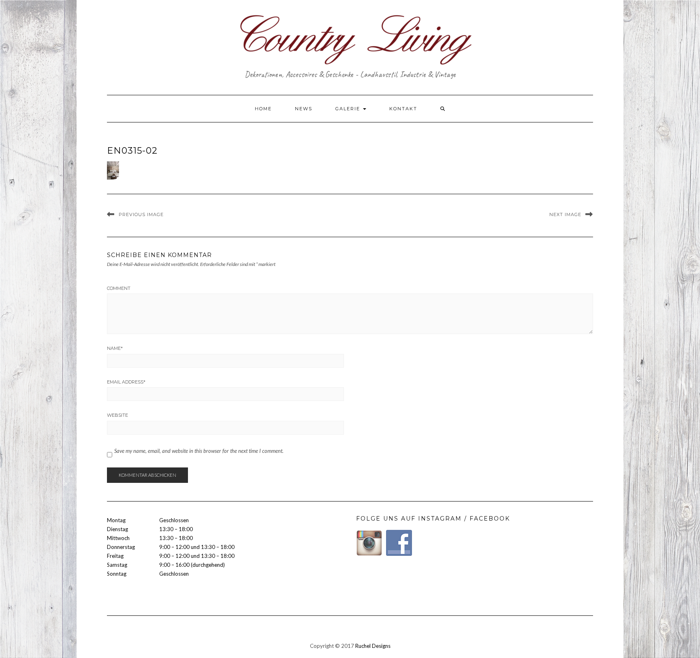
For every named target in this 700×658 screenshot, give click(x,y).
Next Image (565, 214)
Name (115, 348)
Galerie (348, 108)
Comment (118, 288)
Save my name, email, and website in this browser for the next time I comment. (199, 451)
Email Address (126, 382)
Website (117, 415)
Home (263, 108)
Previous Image (141, 214)
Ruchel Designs (373, 646)
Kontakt (403, 108)
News (303, 108)
